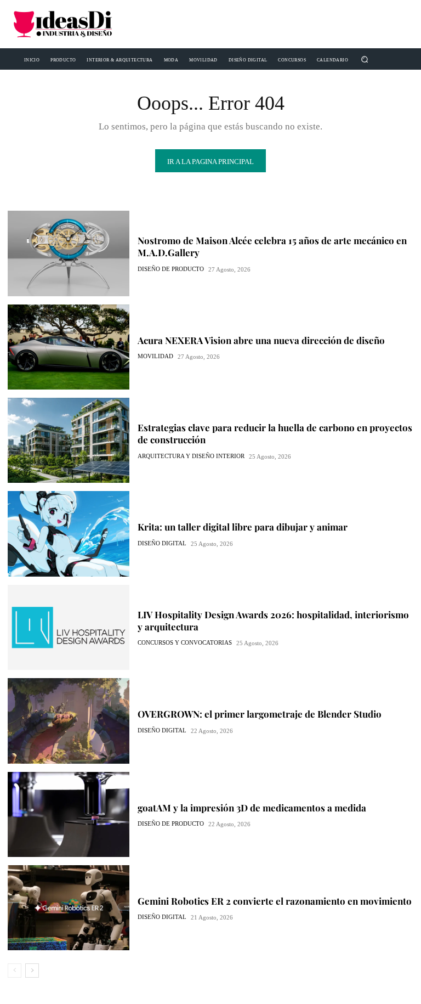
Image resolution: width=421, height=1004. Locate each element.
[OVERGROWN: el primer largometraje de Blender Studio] (68, 720)
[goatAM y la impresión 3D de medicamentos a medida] (68, 814)
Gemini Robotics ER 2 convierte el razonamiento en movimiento (275, 901)
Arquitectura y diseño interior (191, 456)
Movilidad (155, 356)
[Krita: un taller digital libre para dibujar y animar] (68, 533)
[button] (364, 59)
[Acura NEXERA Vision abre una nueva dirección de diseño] (68, 347)
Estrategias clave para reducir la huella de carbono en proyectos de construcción (275, 433)
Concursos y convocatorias (185, 643)
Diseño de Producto (171, 269)
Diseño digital (162, 543)
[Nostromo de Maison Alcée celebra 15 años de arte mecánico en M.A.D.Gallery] (68, 253)
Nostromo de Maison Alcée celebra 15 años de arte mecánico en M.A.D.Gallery (272, 246)
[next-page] (32, 970)
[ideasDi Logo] (73, 24)
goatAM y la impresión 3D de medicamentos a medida (252, 808)
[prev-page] (14, 970)
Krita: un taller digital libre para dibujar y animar (243, 527)
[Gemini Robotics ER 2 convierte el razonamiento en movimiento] (68, 907)
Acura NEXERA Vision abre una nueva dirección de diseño (261, 340)
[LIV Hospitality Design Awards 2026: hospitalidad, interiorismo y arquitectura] (68, 627)
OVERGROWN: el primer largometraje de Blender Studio (260, 714)
